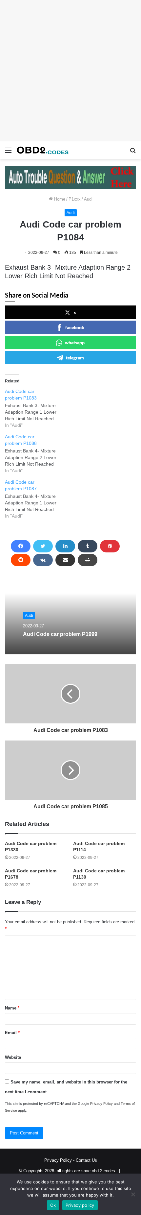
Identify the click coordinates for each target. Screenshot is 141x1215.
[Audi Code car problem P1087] (36, 499)
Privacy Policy (101, 1104)
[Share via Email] (65, 560)
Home (59, 199)
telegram (75, 357)
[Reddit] (20, 560)
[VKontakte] (43, 560)
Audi (88, 199)
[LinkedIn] (65, 546)
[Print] (87, 560)
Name (12, 1008)
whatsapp (75, 342)
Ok (53, 1205)
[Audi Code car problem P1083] (36, 408)
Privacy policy (80, 1205)
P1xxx (75, 199)
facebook (74, 327)
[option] (70, 618)
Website (13, 1057)
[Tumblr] (87, 546)
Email (12, 1032)
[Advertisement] (70, 70)
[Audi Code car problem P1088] (36, 453)
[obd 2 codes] (42, 150)
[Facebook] (20, 546)
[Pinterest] (110, 546)
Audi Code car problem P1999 (60, 634)
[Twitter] (43, 546)
